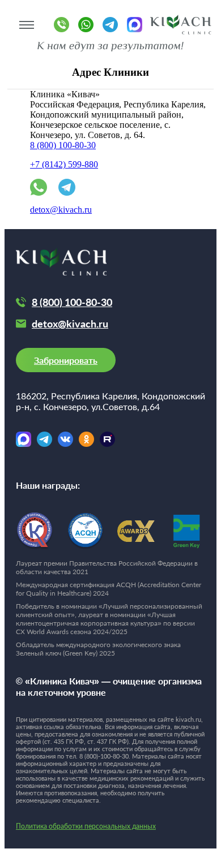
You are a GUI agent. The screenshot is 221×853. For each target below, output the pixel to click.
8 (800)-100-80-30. (104, 756)
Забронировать (65, 360)
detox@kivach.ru (61, 209)
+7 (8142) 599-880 (64, 164)
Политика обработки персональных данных (86, 826)
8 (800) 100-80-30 (63, 145)
